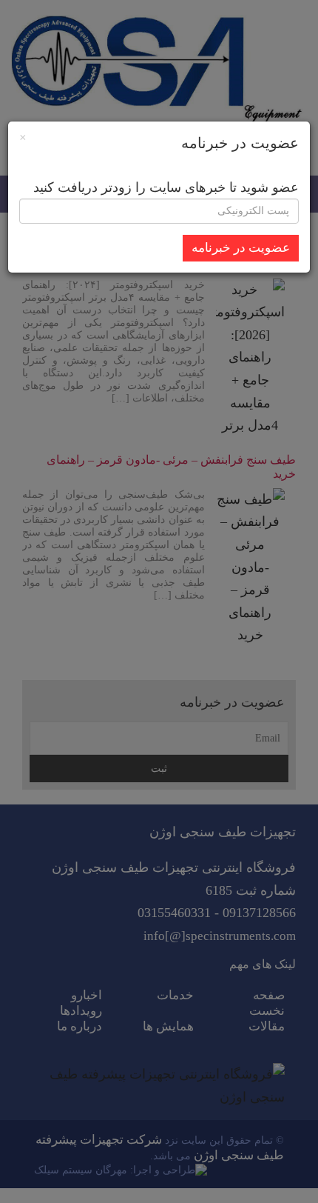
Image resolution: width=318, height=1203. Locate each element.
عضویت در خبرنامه (241, 248)
